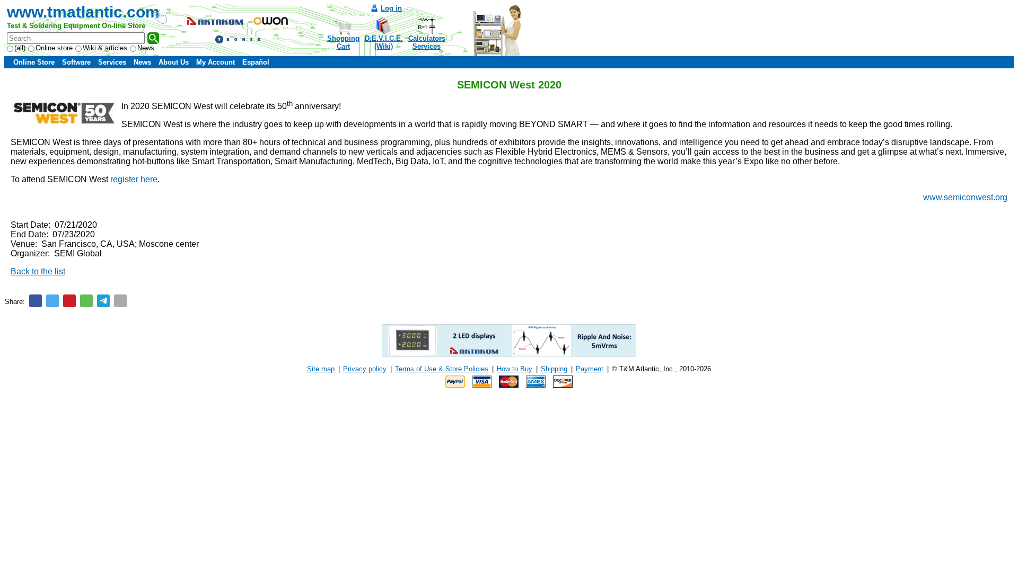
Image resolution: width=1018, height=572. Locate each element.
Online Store (34, 62)
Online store (54, 48)
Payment (589, 369)
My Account (215, 62)
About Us (174, 62)
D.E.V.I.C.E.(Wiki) (384, 42)
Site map (321, 369)
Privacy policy (365, 369)
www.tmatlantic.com (83, 12)
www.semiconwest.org (965, 197)
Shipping (554, 369)
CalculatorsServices (426, 42)
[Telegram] (103, 300)
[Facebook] (35, 300)
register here (133, 179)
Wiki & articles (105, 48)
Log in (391, 8)
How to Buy (514, 369)
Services (112, 62)
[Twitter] (52, 300)
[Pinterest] (69, 300)
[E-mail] (120, 300)
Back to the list (38, 271)
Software (76, 62)
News (145, 48)
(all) (19, 48)
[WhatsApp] (86, 300)
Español (255, 62)
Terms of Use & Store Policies (441, 369)
